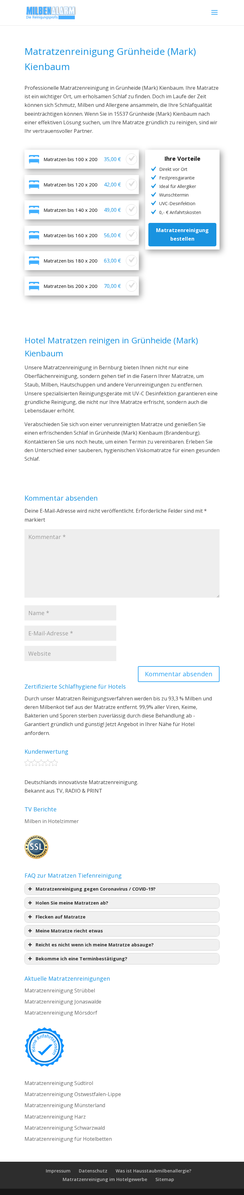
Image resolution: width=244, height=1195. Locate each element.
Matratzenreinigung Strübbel (59, 990)
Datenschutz (93, 1171)
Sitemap (164, 1179)
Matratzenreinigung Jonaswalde (62, 1001)
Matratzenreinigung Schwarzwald (64, 1127)
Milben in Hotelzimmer (51, 821)
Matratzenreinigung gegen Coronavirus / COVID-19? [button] (96, 889)
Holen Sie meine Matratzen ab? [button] (72, 903)
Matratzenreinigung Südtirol (58, 1083)
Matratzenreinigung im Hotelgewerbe (105, 1179)
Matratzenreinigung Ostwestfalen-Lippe (72, 1094)
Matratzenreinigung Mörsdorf (60, 1012)
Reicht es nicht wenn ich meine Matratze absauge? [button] (95, 945)
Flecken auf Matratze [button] (60, 917)
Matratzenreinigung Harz (55, 1116)
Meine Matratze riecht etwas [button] (69, 931)
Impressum (58, 1171)
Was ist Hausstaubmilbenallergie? (153, 1171)
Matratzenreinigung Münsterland (64, 1105)
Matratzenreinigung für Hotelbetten (68, 1138)
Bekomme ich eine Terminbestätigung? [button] (81, 959)
